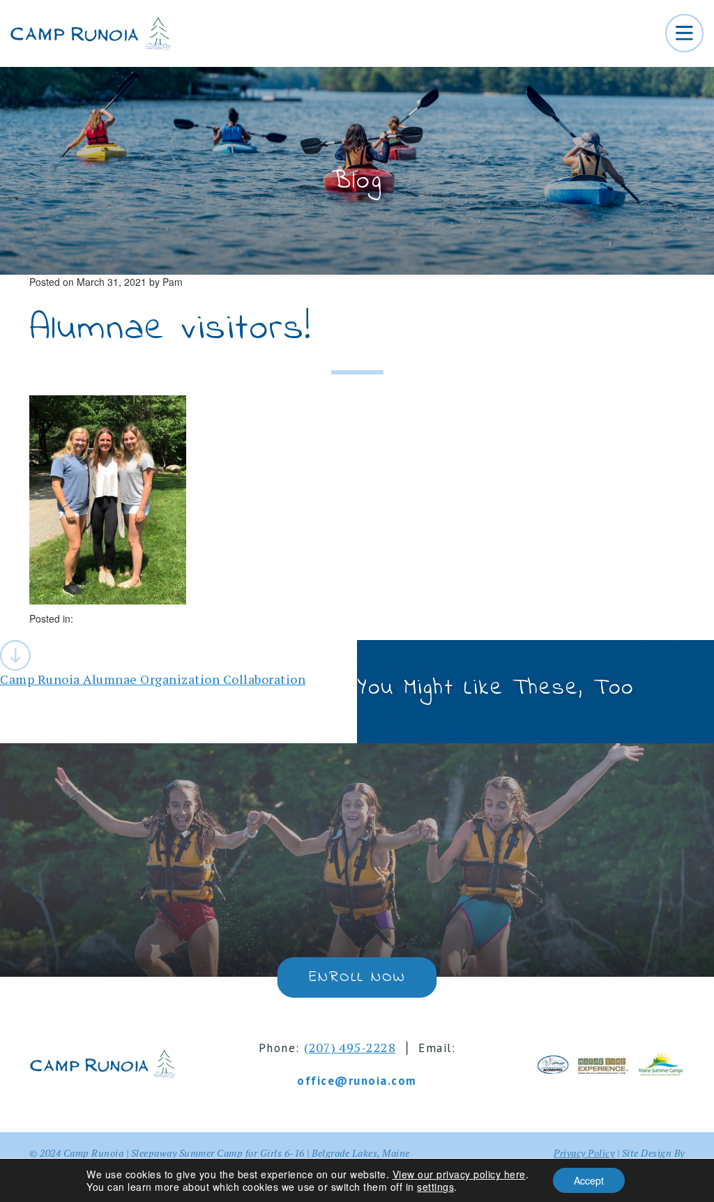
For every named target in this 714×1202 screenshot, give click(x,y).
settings (435, 1186)
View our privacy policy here (459, 1174)
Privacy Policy (584, 1152)
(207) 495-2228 (349, 1047)
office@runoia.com (357, 1080)
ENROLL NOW (356, 977)
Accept (589, 1180)
